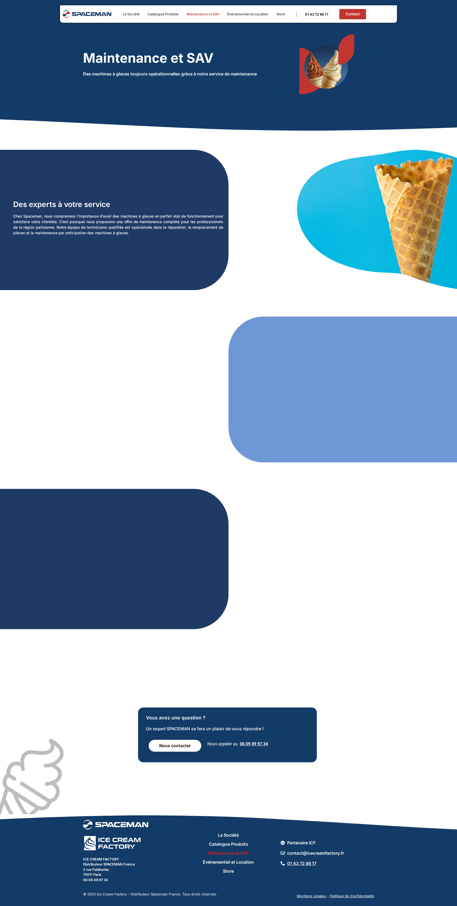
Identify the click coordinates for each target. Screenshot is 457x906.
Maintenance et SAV (202, 14)
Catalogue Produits (163, 14)
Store (280, 14)
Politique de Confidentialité (352, 896)
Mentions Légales (311, 896)
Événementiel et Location (247, 14)
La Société (131, 14)
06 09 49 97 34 (254, 743)
